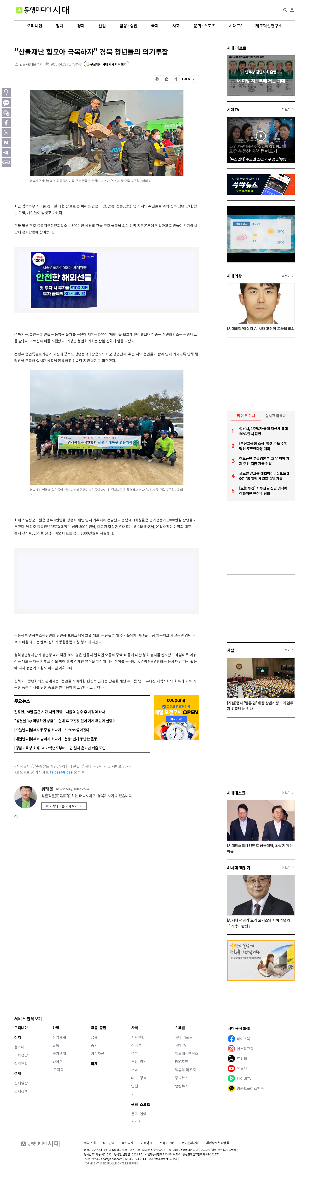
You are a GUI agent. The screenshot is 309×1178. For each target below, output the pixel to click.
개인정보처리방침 (217, 1143)
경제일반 (21, 1083)
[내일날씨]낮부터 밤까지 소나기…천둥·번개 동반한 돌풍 (55, 738)
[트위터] (6, 132)
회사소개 (89, 1143)
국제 (155, 25)
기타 (134, 1094)
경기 (134, 1053)
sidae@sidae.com (66, 772)
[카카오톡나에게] (6, 112)
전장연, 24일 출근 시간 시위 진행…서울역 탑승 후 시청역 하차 (59, 711)
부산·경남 (139, 1061)
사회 (176, 25)
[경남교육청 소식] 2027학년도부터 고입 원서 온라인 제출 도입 (60, 747)
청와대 (19, 1046)
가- (176, 79)
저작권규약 (166, 1143)
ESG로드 (181, 1061)
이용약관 (146, 1143)
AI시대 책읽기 (238, 867)
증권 (94, 1045)
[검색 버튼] (285, 10)
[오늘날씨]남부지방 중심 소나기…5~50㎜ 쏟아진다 (52, 729)
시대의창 (234, 276)
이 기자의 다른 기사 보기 (62, 806)
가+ (195, 79)
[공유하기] (166, 78)
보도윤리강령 (190, 1143)
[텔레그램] (6, 152)
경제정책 (21, 1091)
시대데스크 (236, 793)
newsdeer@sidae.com (72, 789)
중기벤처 (59, 1053)
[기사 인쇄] (157, 78)
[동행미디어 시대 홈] (42, 10)
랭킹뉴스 (181, 1086)
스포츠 (136, 1121)
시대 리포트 (237, 48)
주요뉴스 (181, 1077)
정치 (60, 25)
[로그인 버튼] (292, 10)
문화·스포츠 (204, 25)
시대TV (235, 25)
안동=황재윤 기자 (31, 64)
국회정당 (21, 1055)
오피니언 (34, 25)
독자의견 (127, 1143)
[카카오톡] (6, 102)
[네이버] (6, 142)
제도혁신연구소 (268, 25)
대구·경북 (139, 1077)
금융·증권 (129, 25)
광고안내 (108, 1143)
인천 (134, 1086)
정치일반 (21, 1063)
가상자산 (97, 1053)
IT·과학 (58, 1069)
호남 (134, 1069)
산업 (102, 25)
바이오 (57, 1061)
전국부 (136, 1045)
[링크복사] (6, 162)
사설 (230, 650)
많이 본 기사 (246, 415)
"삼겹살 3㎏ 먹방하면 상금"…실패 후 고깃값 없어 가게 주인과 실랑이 (65, 720)
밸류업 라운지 (185, 1069)
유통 (55, 1045)
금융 (94, 1037)
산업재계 (59, 1037)
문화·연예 (139, 1113)
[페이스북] (6, 122)
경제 (81, 25)
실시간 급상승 (275, 415)
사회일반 (138, 1037)
